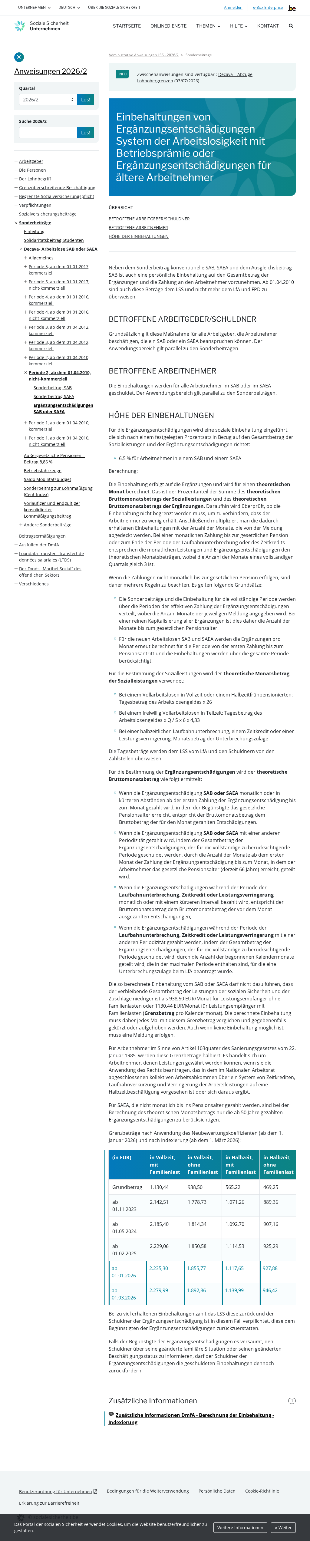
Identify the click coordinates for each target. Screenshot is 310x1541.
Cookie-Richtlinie (262, 1491)
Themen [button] (206, 26)
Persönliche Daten (217, 1491)
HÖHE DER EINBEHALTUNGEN (139, 236)
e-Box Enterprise (268, 7)
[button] (56, 161)
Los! (85, 99)
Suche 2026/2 (33, 121)
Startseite (127, 26)
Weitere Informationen (240, 1527)
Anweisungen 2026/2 (50, 71)
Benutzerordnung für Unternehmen (55, 1491)
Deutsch (66, 7)
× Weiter (283, 1527)
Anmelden (233, 7)
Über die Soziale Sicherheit (114, 7)
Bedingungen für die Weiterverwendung (148, 1491)
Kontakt (268, 26)
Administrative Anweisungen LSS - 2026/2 (144, 55)
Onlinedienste (168, 26)
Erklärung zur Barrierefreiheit (49, 1503)
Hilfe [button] (236, 26)
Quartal (27, 88)
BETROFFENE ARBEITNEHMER (138, 227)
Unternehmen (32, 7)
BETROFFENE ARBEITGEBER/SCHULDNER (149, 219)
